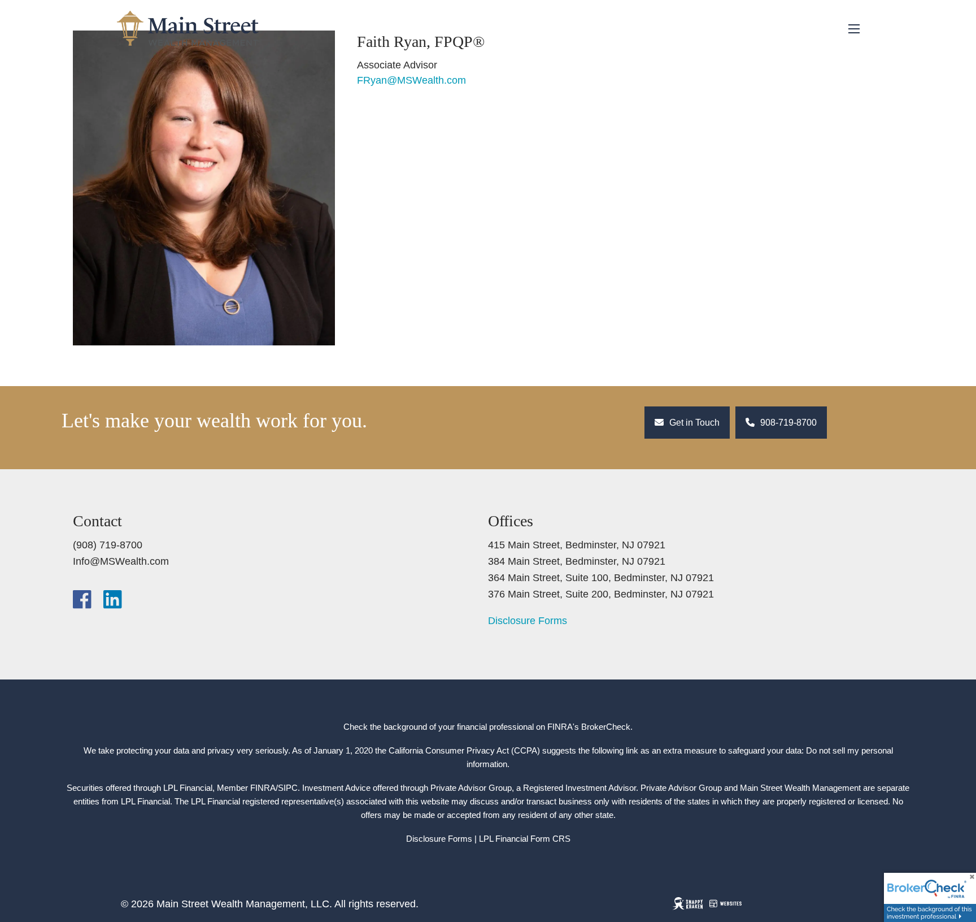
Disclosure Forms (527, 620)
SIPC (288, 788)
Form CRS (550, 838)
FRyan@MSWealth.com (411, 80)
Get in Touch (693, 422)
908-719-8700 (787, 422)
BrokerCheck (605, 726)
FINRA (263, 788)
